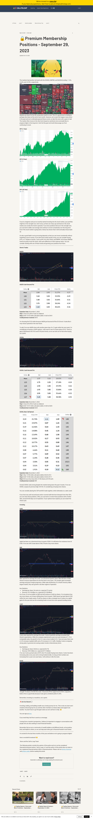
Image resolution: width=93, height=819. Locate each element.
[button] (32, 8)
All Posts (14, 23)
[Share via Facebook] (20, 776)
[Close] (91, 816)
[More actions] (72, 33)
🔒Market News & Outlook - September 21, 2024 (45, 807)
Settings (80, 816)
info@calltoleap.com (63, 4)
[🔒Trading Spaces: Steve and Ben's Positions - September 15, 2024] (70, 798)
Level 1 (20, 23)
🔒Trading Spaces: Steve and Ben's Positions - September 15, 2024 (69, 807)
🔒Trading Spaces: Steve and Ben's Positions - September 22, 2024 (22, 807)
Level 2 (47, 23)
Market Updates (28, 23)
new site (53, 1)
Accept (86, 816)
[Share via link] (31, 776)
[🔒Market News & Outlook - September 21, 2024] (46, 798)
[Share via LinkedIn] (27, 776)
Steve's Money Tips (39, 23)
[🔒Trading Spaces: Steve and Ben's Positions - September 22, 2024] (22, 798)
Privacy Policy (57, 816)
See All (79, 789)
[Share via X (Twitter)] (24, 776)
